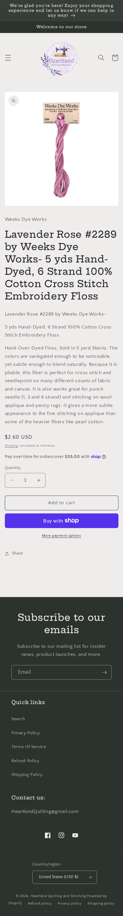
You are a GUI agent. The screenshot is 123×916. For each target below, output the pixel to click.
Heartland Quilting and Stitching (58, 896)
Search (18, 718)
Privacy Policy (25, 733)
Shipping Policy (27, 774)
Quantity (13, 467)
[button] (8, 58)
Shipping (11, 445)
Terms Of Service (28, 746)
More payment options (61, 536)
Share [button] (17, 553)
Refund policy (40, 903)
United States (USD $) (58, 877)
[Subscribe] (104, 672)
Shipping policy (101, 903)
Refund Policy (25, 760)
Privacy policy (70, 903)
